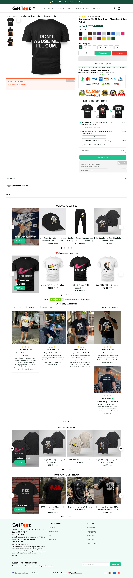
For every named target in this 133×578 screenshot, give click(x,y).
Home (8, 16)
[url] (77, 573)
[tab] (61, 248)
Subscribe (115, 564)
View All (19, 241)
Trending (14, 16)
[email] (20, 544)
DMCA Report (34, 573)
